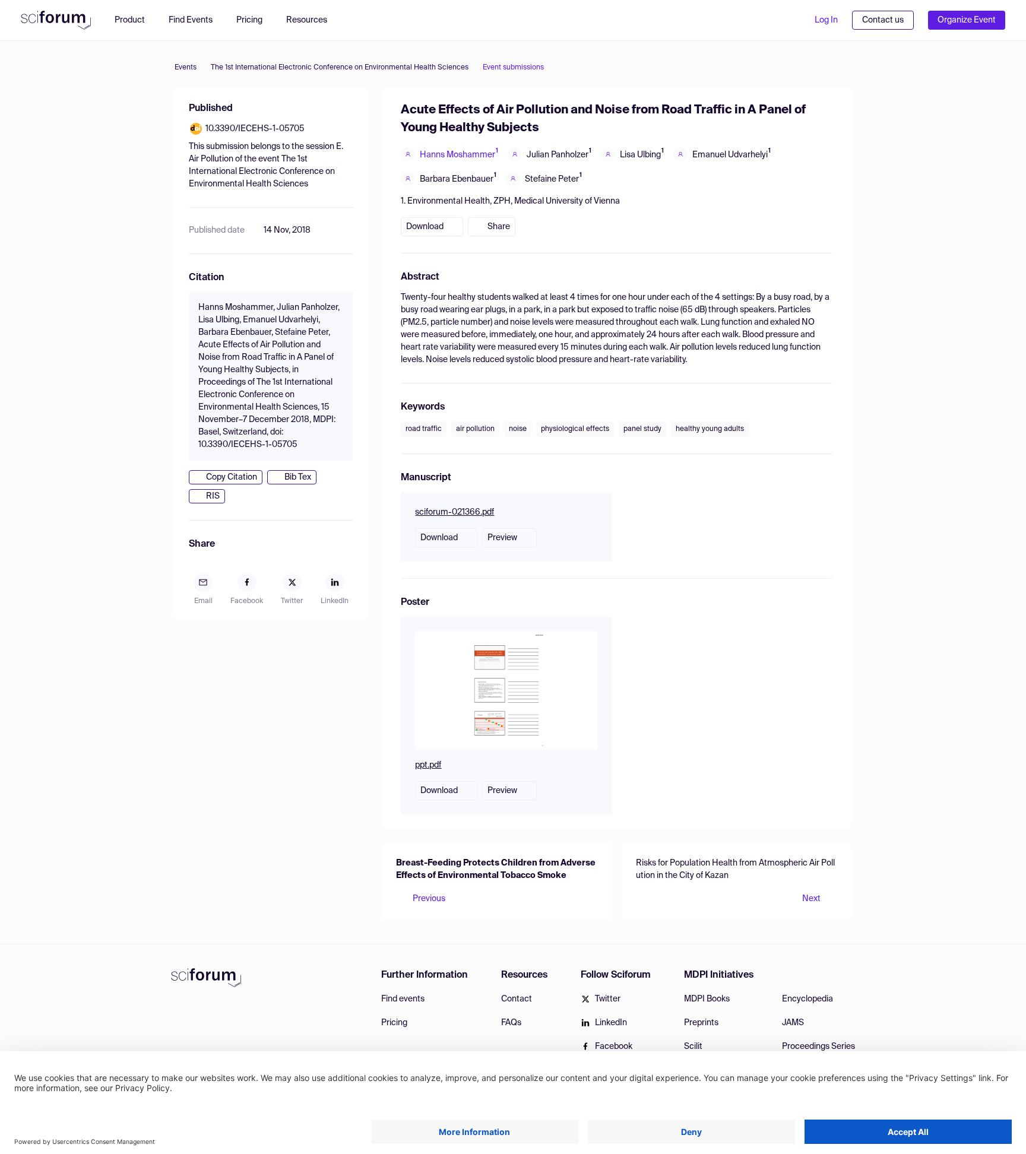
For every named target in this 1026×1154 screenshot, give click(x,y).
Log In (826, 20)
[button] (312, 20)
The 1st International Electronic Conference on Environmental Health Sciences (339, 67)
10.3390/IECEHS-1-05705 (255, 129)
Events (186, 67)
